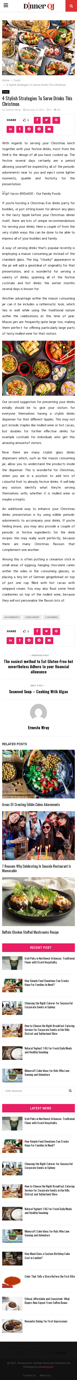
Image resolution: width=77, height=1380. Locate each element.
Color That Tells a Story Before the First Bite (50, 1276)
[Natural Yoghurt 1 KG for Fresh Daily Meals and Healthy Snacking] (12, 1053)
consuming (51, 617)
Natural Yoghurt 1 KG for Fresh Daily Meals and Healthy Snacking (48, 1050)
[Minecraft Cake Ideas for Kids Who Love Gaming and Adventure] (12, 1075)
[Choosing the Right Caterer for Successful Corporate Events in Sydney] (12, 1008)
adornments (11, 617)
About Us (45, 1376)
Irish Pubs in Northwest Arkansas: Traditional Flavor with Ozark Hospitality (50, 960)
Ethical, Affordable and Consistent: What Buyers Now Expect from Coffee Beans (47, 1300)
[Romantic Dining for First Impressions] (12, 1326)
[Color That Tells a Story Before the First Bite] (12, 1281)
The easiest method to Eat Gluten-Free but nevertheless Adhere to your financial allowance (38, 666)
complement (32, 617)
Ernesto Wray (13, 110)
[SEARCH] (70, 1091)
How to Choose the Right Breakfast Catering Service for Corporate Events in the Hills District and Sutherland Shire (50, 1029)
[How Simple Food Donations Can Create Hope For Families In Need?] (12, 985)
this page (60, 1352)
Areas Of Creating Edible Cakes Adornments (31, 804)
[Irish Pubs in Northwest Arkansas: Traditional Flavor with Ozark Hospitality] (12, 963)
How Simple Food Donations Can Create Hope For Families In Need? (47, 982)
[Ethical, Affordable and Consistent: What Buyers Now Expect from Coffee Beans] (12, 1303)
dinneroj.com (46, 1367)
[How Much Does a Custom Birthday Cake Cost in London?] (12, 1258)
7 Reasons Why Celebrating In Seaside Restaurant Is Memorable (36, 868)
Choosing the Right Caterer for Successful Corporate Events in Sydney (49, 1005)
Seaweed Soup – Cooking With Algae (38, 691)
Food (5, 92)
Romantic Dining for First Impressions (46, 1321)
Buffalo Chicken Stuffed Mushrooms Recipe (30, 932)
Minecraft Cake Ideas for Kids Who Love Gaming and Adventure (47, 1072)
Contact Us (29, 1376)
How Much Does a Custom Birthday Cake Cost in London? (47, 1255)
